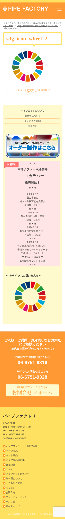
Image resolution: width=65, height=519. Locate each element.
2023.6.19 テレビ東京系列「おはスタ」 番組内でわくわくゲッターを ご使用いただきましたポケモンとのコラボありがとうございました (32, 253)
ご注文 (9, 469)
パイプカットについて (32, 110)
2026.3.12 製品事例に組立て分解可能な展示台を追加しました (32, 201)
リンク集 (10, 501)
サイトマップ (13, 506)
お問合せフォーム (32, 390)
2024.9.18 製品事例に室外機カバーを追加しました (32, 233)
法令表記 (32, 126)
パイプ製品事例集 (15, 460)
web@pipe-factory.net (14, 438)
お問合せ (10, 492)
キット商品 (12, 455)
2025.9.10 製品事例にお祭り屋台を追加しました (32, 218)
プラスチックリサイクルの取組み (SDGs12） (32, 90)
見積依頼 (10, 464)
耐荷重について (32, 116)
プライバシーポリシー (17, 497)
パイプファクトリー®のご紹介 (22, 446)
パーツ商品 (12, 451)
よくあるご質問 (32, 121)
